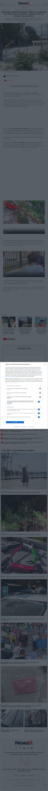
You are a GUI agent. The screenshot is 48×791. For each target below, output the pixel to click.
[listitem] (24, 385)
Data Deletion (17, 426)
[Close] (45, 364)
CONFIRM (15, 422)
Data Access (24, 426)
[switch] (39, 388)
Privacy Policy (31, 426)
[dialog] (24, 395)
